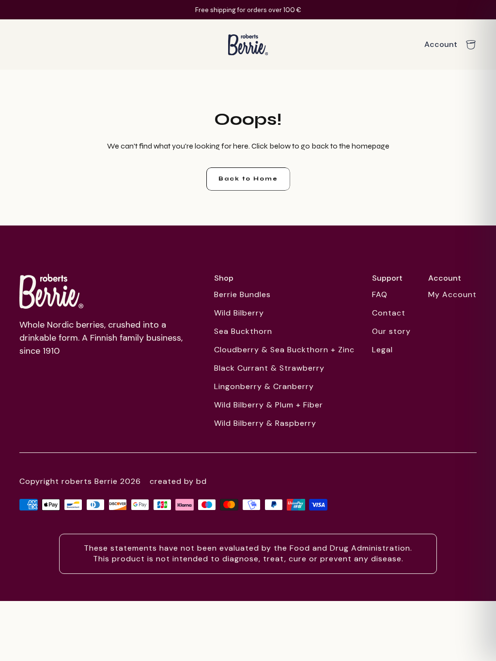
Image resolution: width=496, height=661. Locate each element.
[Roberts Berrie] (51, 291)
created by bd (178, 481)
